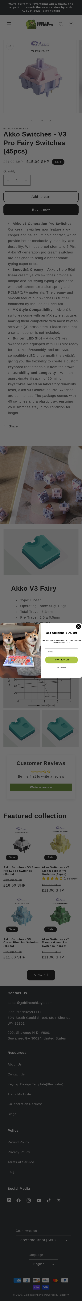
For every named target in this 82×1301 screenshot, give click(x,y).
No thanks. (61, 668)
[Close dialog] (78, 626)
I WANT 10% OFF (61, 660)
